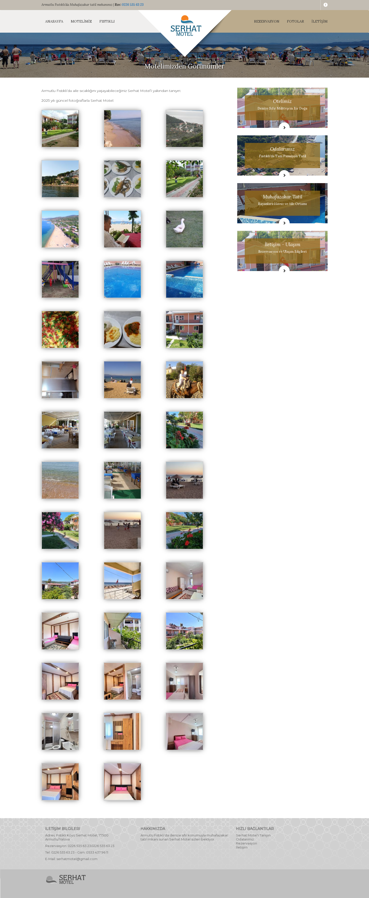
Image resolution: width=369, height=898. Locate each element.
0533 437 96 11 (97, 852)
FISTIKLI (107, 21)
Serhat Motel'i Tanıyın (253, 835)
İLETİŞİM (320, 21)
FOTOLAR (295, 21)
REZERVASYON (266, 21)
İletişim (242, 847)
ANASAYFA (54, 21)
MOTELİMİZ (81, 21)
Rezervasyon (246, 843)
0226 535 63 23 (133, 5)
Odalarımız (245, 839)
